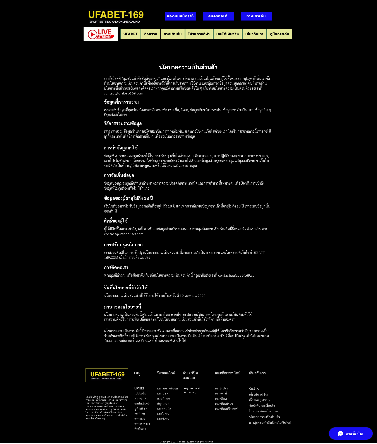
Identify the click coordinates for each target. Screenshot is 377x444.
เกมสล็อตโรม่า (224, 403)
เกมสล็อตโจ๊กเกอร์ (226, 408)
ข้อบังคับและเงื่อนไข (262, 405)
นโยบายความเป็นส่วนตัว (264, 417)
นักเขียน (254, 389)
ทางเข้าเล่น (141, 398)
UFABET (139, 388)
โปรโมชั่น (140, 393)
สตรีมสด (139, 413)
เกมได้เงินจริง (142, 403)
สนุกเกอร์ (163, 403)
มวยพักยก (163, 398)
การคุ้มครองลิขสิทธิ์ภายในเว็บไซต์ (270, 422)
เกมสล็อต (221, 398)
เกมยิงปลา (221, 388)
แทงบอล (162, 393)
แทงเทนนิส (164, 408)
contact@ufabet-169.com (123, 93)
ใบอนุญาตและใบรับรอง (264, 411)
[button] (199, 34)
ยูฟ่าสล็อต (140, 408)
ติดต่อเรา (140, 428)
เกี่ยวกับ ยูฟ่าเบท (260, 400)
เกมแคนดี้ (221, 393)
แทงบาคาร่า (142, 423)
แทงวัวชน (163, 418)
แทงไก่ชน (163, 413)
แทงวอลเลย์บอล (167, 388)
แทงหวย (139, 418)
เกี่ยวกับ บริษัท (258, 394)
